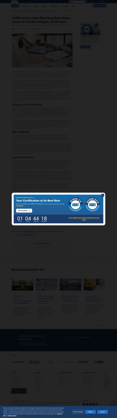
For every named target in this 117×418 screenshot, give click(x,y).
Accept (102, 411)
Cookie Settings (78, 411)
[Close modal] (102, 195)
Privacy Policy (12, 415)
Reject (90, 411)
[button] (24, 211)
